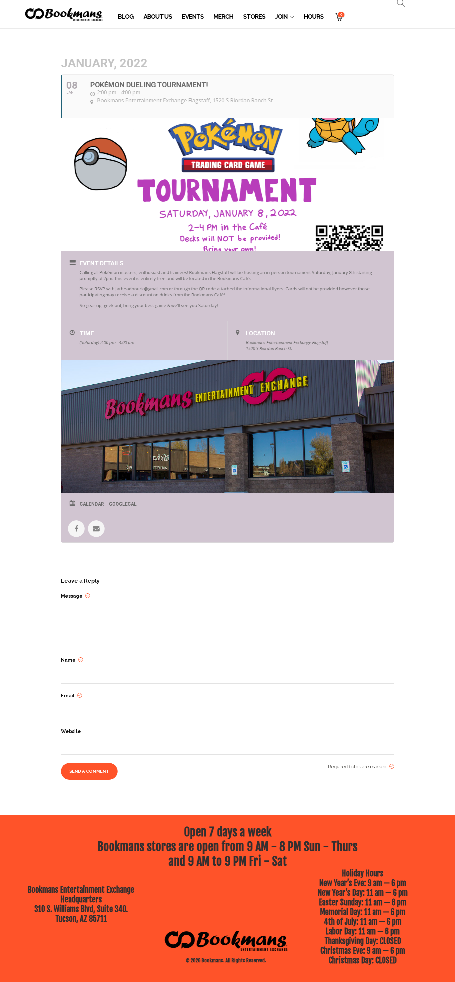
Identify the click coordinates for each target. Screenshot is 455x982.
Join (281, 16)
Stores (254, 16)
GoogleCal (123, 504)
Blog (126, 16)
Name (69, 660)
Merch (223, 16)
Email (68, 695)
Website (71, 731)
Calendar (92, 504)
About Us (158, 16)
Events (193, 16)
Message (72, 596)
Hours (313, 16)
